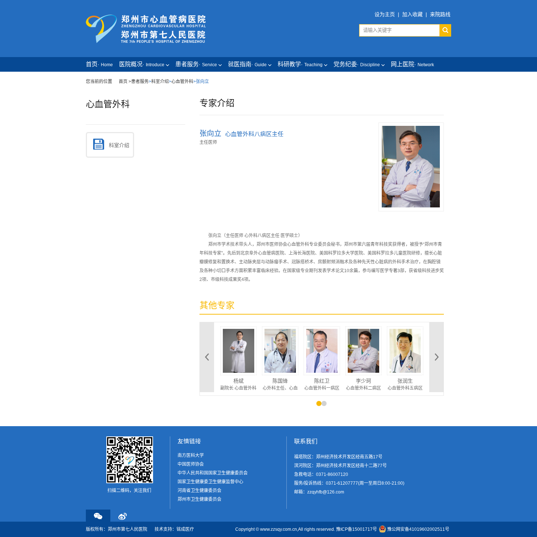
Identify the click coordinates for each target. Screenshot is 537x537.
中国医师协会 (191, 464)
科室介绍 (160, 81)
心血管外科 (182, 81)
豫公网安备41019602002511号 (418, 529)
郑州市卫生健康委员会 (199, 499)
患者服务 (140, 81)
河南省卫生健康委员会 (199, 490)
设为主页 (384, 14)
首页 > (125, 81)
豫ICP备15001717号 (356, 529)
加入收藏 (412, 14)
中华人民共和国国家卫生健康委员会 (213, 473)
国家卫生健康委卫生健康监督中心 (210, 481)
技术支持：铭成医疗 (174, 529)
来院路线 (440, 14)
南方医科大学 (191, 455)
